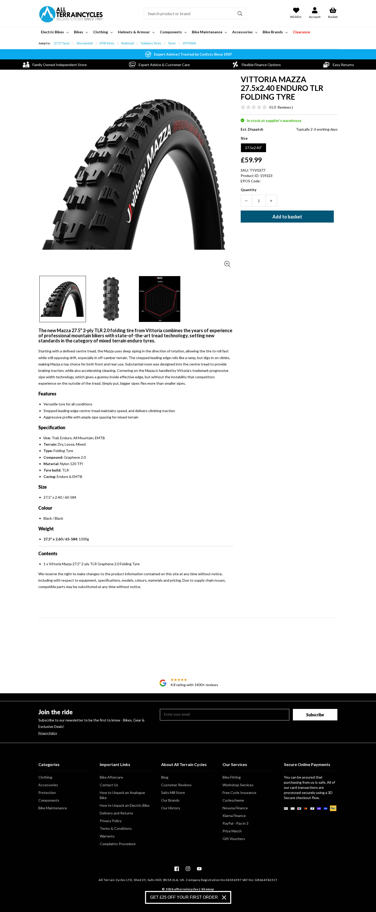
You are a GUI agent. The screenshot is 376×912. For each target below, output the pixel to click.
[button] (54, 32)
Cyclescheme (233, 800)
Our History (170, 808)
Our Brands (170, 800)
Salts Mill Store (173, 792)
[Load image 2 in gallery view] (111, 299)
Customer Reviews (176, 785)
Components (48, 800)
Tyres (172, 43)
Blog (164, 777)
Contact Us (109, 785)
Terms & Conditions (116, 828)
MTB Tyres (106, 43)
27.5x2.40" (253, 147)
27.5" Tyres (62, 43)
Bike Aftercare (111, 777)
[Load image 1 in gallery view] (63, 299)
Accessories (48, 785)
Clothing (45, 777)
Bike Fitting (232, 777)
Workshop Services (238, 785)
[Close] (224, 897)
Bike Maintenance (52, 808)
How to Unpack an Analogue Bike (122, 795)
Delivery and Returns (116, 813)
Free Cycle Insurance (239, 792)
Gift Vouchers (234, 838)
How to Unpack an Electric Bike (124, 805)
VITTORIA (189, 43)
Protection (47, 792)
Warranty (107, 836)
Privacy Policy (47, 733)
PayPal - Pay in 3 (235, 823)
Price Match (232, 831)
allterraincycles (186, 889)
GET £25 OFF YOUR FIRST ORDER (184, 897)
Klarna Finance (234, 815)
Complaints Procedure (118, 844)
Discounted (85, 43)
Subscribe (315, 714)
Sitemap (207, 889)
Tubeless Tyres (151, 43)
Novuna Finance (235, 808)
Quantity (248, 189)
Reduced (127, 43)
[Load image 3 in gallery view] (160, 299)
